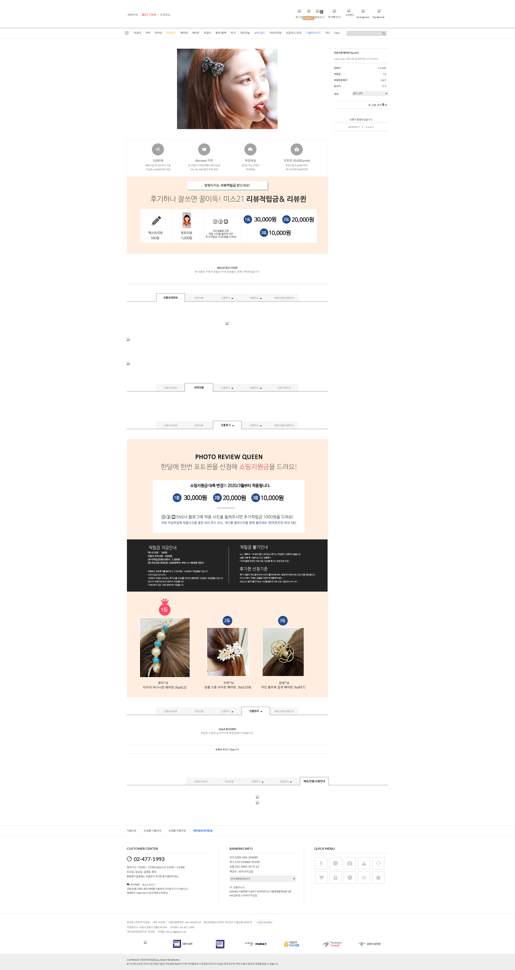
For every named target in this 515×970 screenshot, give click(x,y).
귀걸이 (137, 33)
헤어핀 (184, 33)
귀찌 (147, 33)
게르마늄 (245, 33)
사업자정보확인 (264, 922)
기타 (327, 33)
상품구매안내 (284, 387)
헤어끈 (195, 33)
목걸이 (207, 33)
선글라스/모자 (294, 33)
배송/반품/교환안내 (284, 297)
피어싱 (158, 33)
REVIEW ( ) (354, 126)
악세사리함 (275, 33)
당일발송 (165, 14)
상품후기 (226, 297)
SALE (337, 33)
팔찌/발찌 (220, 33)
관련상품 (199, 297)
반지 (233, 33)
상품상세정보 (170, 297)
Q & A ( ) (369, 126)
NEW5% (133, 14)
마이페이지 (334, 17)
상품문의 (254, 297)
